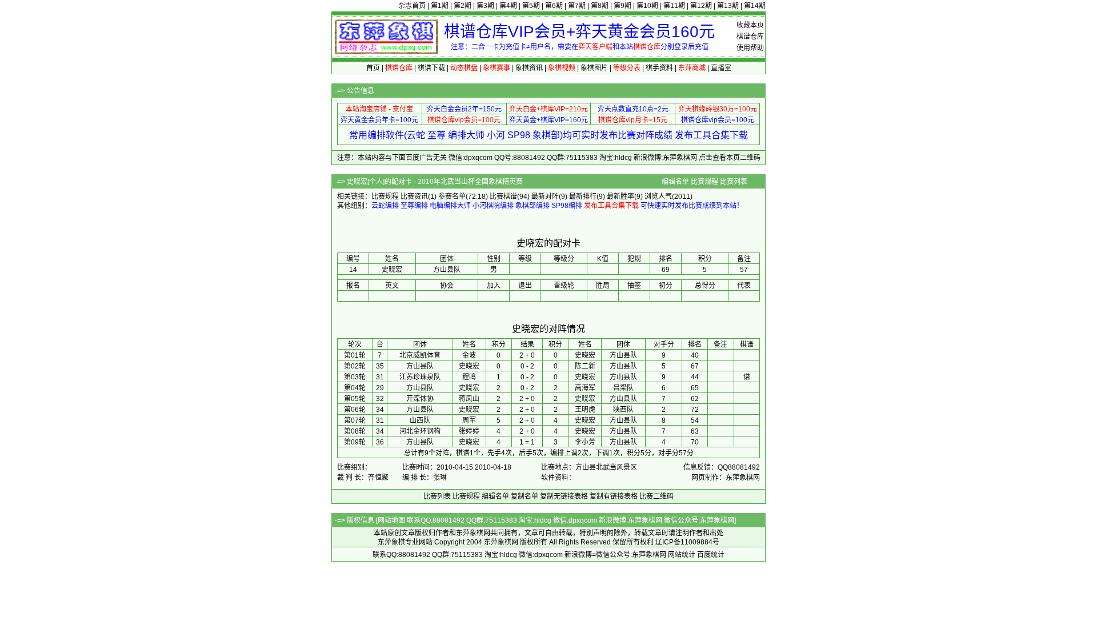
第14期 (755, 6)
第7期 (577, 6)
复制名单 (524, 496)
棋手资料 (659, 68)
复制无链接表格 (564, 496)
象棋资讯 (529, 68)
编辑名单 (675, 182)
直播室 (721, 68)
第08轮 (355, 431)
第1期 (440, 6)
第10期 (647, 6)
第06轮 (355, 410)
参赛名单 (452, 197)
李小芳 (585, 442)
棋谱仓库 (750, 37)
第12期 (701, 6)
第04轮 (355, 388)
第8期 (599, 6)
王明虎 (585, 410)
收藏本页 (750, 25)
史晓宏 (585, 355)
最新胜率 (620, 197)
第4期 (508, 6)
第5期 (531, 6)
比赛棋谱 (503, 197)
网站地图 (391, 520)
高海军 (585, 388)
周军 (469, 420)
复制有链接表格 (614, 496)
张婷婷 (469, 431)
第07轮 (355, 420)
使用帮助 (750, 48)
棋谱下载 (431, 68)
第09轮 (355, 442)
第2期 (462, 6)
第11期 (674, 6)
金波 (469, 355)
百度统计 (710, 555)
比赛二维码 (656, 496)
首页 (373, 68)
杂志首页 (412, 6)
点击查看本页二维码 (729, 158)
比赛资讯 (414, 197)
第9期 (622, 6)
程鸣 (469, 377)
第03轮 (355, 377)
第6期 (554, 6)
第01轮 (355, 355)
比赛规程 (704, 182)
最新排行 (582, 197)
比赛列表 (733, 182)
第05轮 (355, 399)
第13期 (728, 6)
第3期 (485, 6)
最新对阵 (545, 197)
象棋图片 (594, 68)
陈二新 (585, 366)
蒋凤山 (469, 399)
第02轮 (355, 366)
